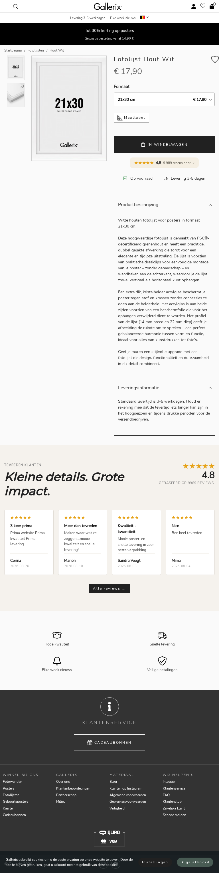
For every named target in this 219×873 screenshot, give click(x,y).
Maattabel (134, 117)
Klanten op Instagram (126, 788)
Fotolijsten (11, 795)
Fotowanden (12, 781)
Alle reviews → (109, 588)
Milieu (61, 801)
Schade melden (174, 815)
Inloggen (170, 781)
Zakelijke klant (174, 808)
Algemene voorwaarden (128, 795)
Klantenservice (174, 788)
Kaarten (9, 808)
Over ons (63, 781)
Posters (9, 788)
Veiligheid (117, 808)
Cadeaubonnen (113, 742)
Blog (113, 781)
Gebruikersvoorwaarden (128, 801)
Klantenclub (172, 801)
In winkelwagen (168, 144)
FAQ (166, 795)
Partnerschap (66, 795)
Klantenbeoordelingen (73, 788)
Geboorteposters (16, 801)
